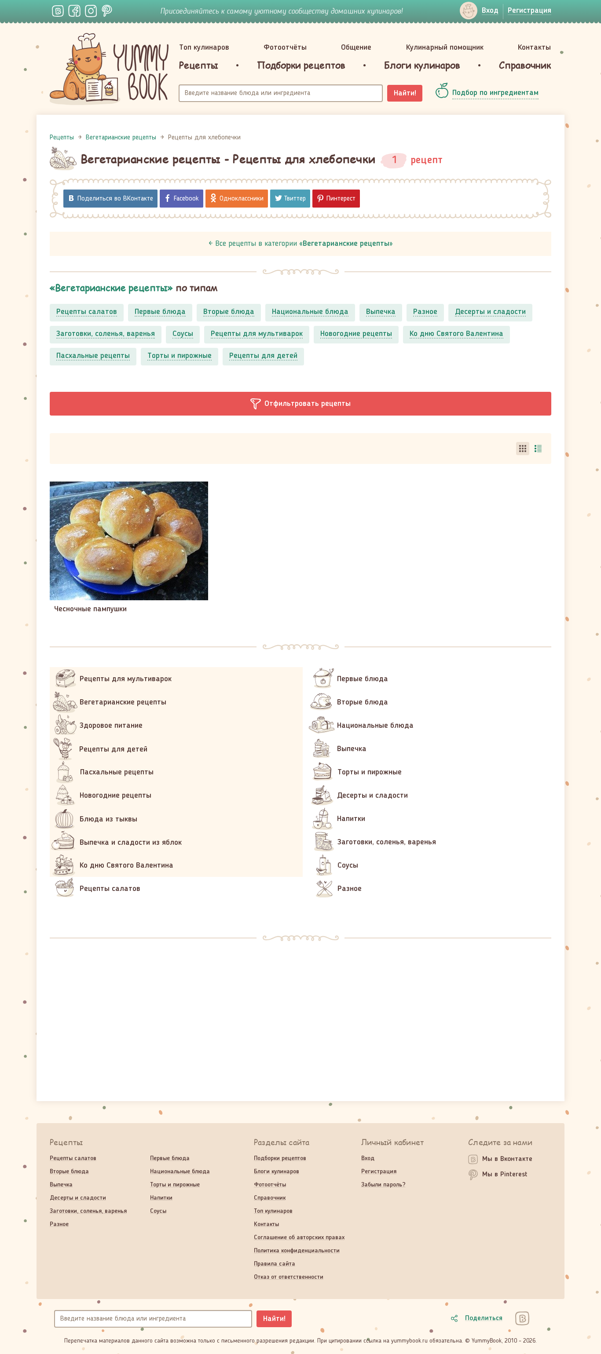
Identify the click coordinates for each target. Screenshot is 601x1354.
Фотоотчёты (285, 47)
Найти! (405, 93)
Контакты (534, 47)
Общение (356, 47)
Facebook (186, 198)
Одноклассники (242, 198)
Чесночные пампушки (90, 609)
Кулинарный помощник (445, 47)
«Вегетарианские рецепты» (111, 287)
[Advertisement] (300, 1015)
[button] (300, 404)
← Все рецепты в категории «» (301, 244)
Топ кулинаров (204, 47)
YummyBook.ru (109, 69)
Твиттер (295, 198)
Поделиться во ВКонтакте (115, 198)
